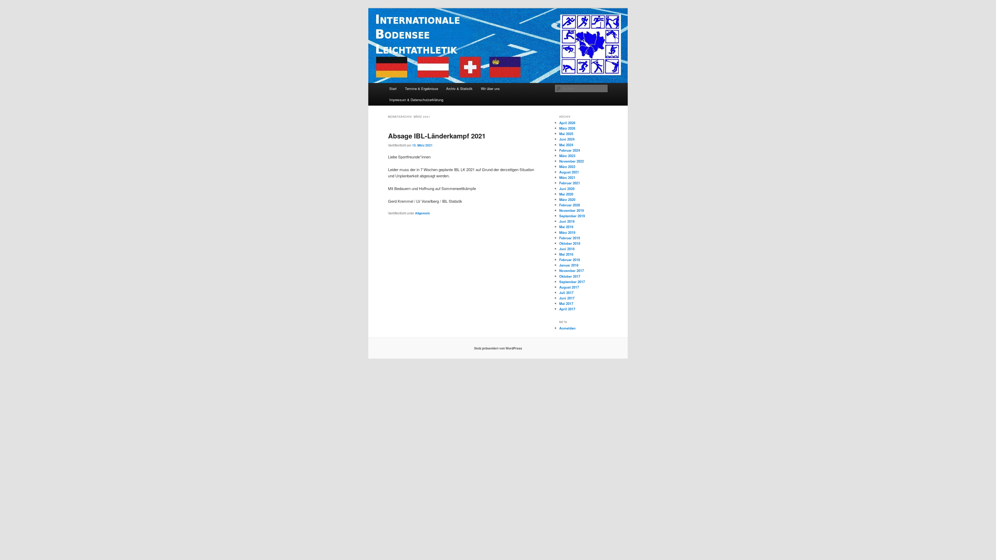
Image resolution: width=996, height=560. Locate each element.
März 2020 (567, 199)
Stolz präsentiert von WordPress (498, 348)
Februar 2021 (569, 182)
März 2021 (567, 177)
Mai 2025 (566, 133)
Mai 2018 (566, 254)
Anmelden (567, 328)
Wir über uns (490, 88)
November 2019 (571, 210)
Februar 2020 (569, 204)
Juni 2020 (567, 188)
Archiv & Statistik (459, 88)
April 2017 (567, 308)
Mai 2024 (566, 144)
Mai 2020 (566, 194)
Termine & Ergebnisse (421, 88)
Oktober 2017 (569, 276)
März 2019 (567, 232)
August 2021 (569, 172)
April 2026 (567, 122)
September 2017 (572, 281)
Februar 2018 (569, 259)
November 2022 (571, 161)
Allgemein (422, 213)
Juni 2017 (567, 298)
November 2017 (571, 270)
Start (393, 88)
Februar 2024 (569, 150)
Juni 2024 (567, 139)
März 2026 (567, 128)
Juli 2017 (566, 292)
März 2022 (567, 166)
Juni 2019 (567, 221)
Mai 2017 (566, 303)
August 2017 (569, 287)
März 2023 (567, 155)
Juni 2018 (567, 248)
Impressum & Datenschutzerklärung (416, 99)
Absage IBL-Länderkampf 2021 (437, 136)
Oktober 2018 (569, 243)
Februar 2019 (569, 237)
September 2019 (572, 215)
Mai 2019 (566, 226)
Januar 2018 (568, 265)
